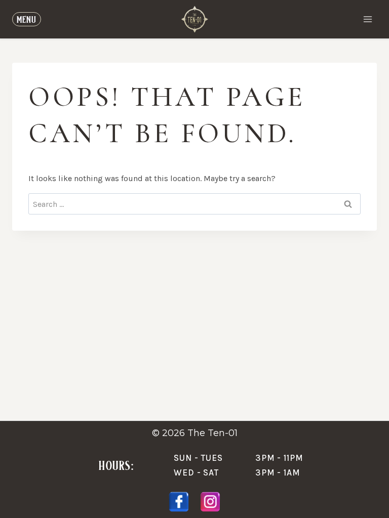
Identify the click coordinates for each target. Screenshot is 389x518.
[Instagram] (210, 502)
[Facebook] (179, 502)
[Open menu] (367, 19)
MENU (26, 19)
